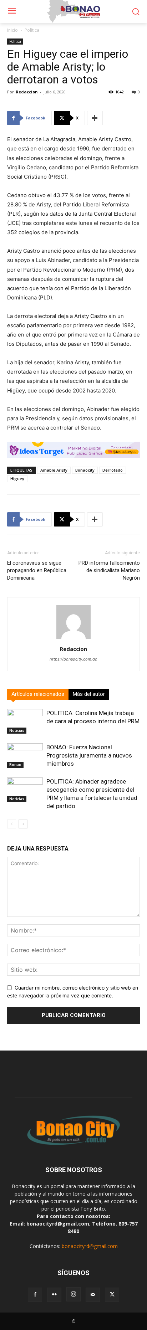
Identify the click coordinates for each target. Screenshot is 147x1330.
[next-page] (23, 824)
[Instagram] (73, 1294)
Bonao (15, 764)
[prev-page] (11, 824)
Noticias (16, 730)
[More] (95, 118)
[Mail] (93, 1295)
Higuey (17, 478)
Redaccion (27, 91)
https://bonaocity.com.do (73, 659)
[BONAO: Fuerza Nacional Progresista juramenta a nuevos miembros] (25, 755)
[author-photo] (73, 639)
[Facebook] (35, 1295)
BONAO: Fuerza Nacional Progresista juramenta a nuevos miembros (89, 755)
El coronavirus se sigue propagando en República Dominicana (36, 570)
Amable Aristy (53, 470)
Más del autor (89, 694)
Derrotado (112, 470)
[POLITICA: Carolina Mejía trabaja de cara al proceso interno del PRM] (25, 721)
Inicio (12, 30)
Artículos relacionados (37, 694)
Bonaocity (85, 470)
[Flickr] (54, 1295)
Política (32, 30)
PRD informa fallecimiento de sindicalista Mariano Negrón (109, 570)
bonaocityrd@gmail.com (90, 1246)
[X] (112, 1295)
